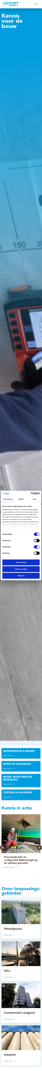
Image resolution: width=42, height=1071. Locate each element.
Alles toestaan (21, 562)
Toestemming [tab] (7, 499)
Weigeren (21, 576)
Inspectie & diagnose (17, 764)
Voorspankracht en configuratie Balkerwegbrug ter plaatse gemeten (21, 859)
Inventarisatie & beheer (18, 751)
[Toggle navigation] (36, 4)
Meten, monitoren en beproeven (17, 778)
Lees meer (8, 935)
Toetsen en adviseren (17, 792)
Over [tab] (34, 499)
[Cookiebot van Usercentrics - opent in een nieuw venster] (31, 493)
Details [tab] (21, 499)
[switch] (37, 540)
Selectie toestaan (21, 569)
